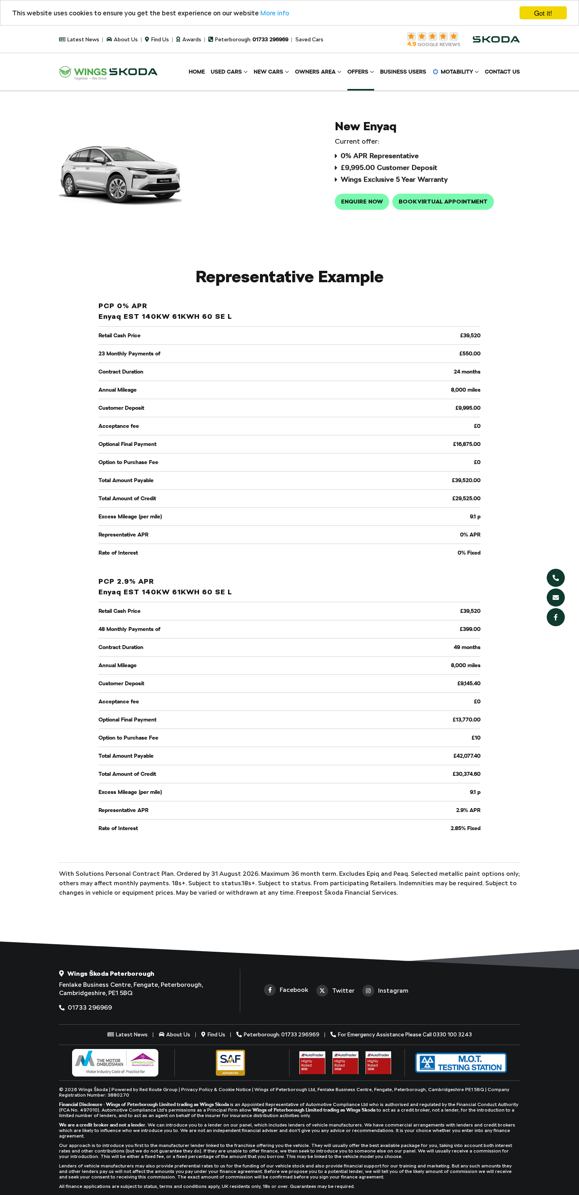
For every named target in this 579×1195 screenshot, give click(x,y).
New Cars (268, 71)
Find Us (159, 39)
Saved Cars (309, 39)
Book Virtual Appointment (443, 201)
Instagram (393, 990)
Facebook (294, 989)
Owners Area (315, 71)
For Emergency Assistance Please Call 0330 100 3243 (404, 1034)
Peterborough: (251, 39)
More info (274, 13)
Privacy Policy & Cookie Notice (216, 1089)
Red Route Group (158, 1089)
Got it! (543, 13)
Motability (457, 71)
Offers (357, 71)
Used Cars (226, 71)
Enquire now (362, 201)
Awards (191, 39)
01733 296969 (89, 1007)
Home (197, 71)
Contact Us (502, 71)
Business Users (403, 71)
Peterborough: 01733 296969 (281, 1034)
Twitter (343, 990)
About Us (125, 39)
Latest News (82, 39)
